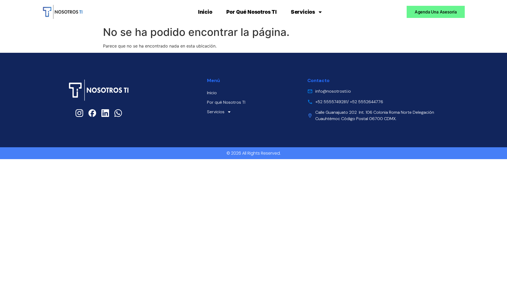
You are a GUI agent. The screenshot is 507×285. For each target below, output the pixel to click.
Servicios (303, 12)
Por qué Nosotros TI (251, 12)
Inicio (205, 12)
